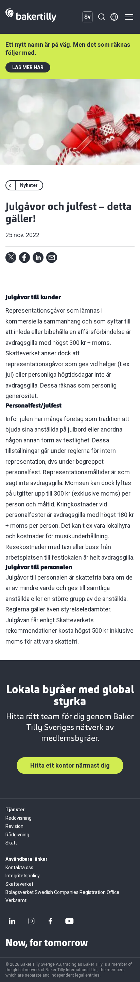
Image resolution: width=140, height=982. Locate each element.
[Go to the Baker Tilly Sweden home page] (30, 17)
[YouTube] (69, 921)
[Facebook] (50, 921)
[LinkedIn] (12, 921)
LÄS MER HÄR (27, 67)
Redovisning (18, 818)
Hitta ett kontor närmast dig (70, 765)
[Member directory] (114, 17)
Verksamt (16, 900)
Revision (14, 826)
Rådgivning (17, 834)
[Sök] (101, 17)
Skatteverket (19, 884)
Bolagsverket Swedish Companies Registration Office (62, 892)
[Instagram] (31, 921)
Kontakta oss (19, 867)
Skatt (11, 842)
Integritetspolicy (22, 875)
